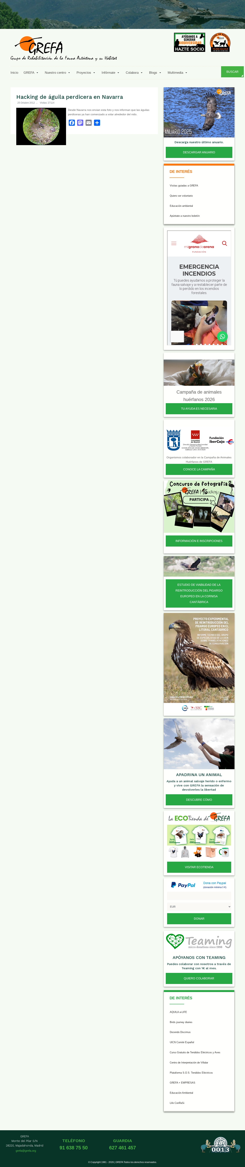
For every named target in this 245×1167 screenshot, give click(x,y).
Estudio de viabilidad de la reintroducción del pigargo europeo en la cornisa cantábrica (199, 593)
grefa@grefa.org (26, 1150)
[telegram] (238, 20)
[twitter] (182, 20)
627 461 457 (122, 1148)
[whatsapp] (228, 20)
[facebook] (172, 20)
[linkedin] (219, 20)
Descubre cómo (199, 799)
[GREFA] (64, 48)
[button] (31, 72)
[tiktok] (200, 20)
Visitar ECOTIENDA (199, 867)
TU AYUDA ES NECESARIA (199, 408)
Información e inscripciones (199, 541)
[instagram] (191, 20)
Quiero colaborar (199, 978)
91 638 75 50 (74, 1148)
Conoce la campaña (199, 469)
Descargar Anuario (199, 152)
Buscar (232, 71)
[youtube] (210, 20)
